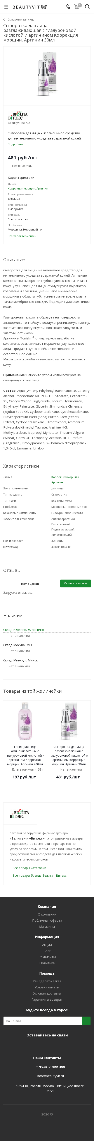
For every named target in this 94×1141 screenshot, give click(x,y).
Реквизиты (47, 957)
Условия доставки (47, 993)
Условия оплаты (47, 987)
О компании (47, 914)
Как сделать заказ (47, 981)
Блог (47, 950)
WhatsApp (62, 1045)
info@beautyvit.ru (50, 1076)
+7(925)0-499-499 (50, 1066)
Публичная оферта (47, 920)
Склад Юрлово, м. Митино (23, 629)
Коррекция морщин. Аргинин (28, 188)
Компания (47, 906)
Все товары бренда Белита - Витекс (39, 875)
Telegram (40, 1045)
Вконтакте (29, 1045)
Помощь (47, 973)
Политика (47, 963)
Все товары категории (29, 868)
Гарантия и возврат (47, 999)
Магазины (47, 926)
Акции (47, 944)
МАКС (51, 1045)
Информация (47, 936)
